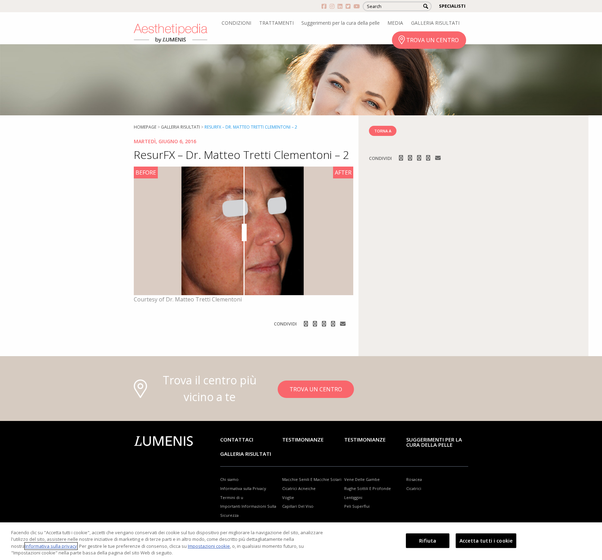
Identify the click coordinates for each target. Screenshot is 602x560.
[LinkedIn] (334, 324)
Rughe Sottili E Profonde (367, 488)
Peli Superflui (357, 506)
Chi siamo (229, 479)
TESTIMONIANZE (365, 439)
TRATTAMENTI (276, 23)
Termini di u (231, 497)
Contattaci (236, 439)
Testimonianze (303, 439)
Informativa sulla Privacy (243, 488)
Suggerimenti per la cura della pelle (340, 23)
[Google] (324, 324)
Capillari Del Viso (298, 506)
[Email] (343, 324)
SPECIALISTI (452, 6)
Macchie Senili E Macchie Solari (311, 479)
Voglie (288, 497)
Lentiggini (353, 497)
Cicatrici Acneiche (299, 488)
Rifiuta (428, 540)
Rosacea (414, 479)
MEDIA (395, 23)
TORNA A (382, 130)
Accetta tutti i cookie (486, 540)
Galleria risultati (180, 127)
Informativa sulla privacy (51, 546)
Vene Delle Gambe (362, 479)
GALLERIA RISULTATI (435, 23)
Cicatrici (413, 488)
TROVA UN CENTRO (432, 40)
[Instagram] (315, 324)
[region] (301, 541)
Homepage (145, 127)
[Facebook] (306, 324)
